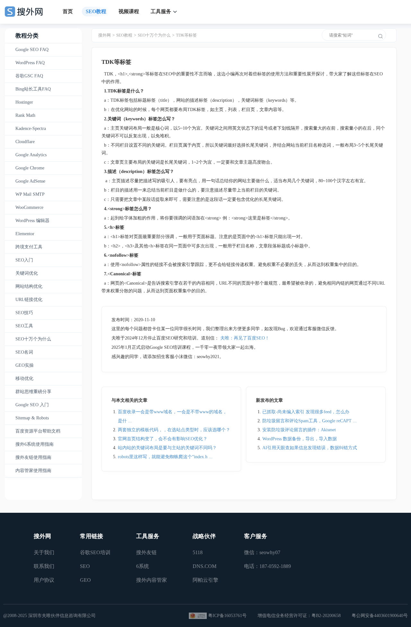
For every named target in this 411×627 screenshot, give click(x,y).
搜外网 (104, 35)
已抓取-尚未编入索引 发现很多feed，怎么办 (305, 411)
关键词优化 (26, 273)
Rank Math (25, 115)
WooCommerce (29, 207)
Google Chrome (29, 168)
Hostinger (24, 102)
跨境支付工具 (28, 247)
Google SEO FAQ (31, 49)
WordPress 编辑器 (32, 220)
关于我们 (44, 552)
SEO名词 (24, 352)
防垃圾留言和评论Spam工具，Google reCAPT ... (309, 420)
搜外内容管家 (151, 580)
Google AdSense (30, 181)
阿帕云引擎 (205, 580)
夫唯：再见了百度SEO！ (244, 338)
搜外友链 (146, 552)
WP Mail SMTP (30, 194)
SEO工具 (24, 325)
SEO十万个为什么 (33, 339)
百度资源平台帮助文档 (37, 431)
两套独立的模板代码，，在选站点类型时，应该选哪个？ (174, 429)
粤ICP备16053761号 (227, 615)
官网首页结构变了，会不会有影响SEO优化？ (162, 438)
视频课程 (128, 11)
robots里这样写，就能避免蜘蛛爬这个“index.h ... (165, 456)
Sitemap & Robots (32, 418)
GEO (85, 580)
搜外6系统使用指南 (34, 444)
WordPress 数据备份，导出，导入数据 (299, 438)
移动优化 (24, 378)
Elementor (24, 233)
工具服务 (161, 11)
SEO (85, 566)
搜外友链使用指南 (33, 457)
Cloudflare (25, 141)
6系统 (142, 566)
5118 (198, 552)
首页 (68, 11)
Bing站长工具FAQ (33, 89)
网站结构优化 (28, 286)
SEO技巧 (24, 312)
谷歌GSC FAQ (29, 75)
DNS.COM (204, 566)
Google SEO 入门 (32, 404)
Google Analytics (31, 154)
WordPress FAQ (30, 62)
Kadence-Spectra (30, 128)
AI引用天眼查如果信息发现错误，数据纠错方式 (309, 447)
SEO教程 (96, 11)
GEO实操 (24, 365)
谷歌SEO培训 (95, 552)
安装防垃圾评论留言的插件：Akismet (299, 429)
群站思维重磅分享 (33, 391)
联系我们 (44, 566)
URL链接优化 (28, 299)
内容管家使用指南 (33, 470)
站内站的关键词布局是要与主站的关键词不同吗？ (167, 447)
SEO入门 (24, 260)
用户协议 (44, 580)
